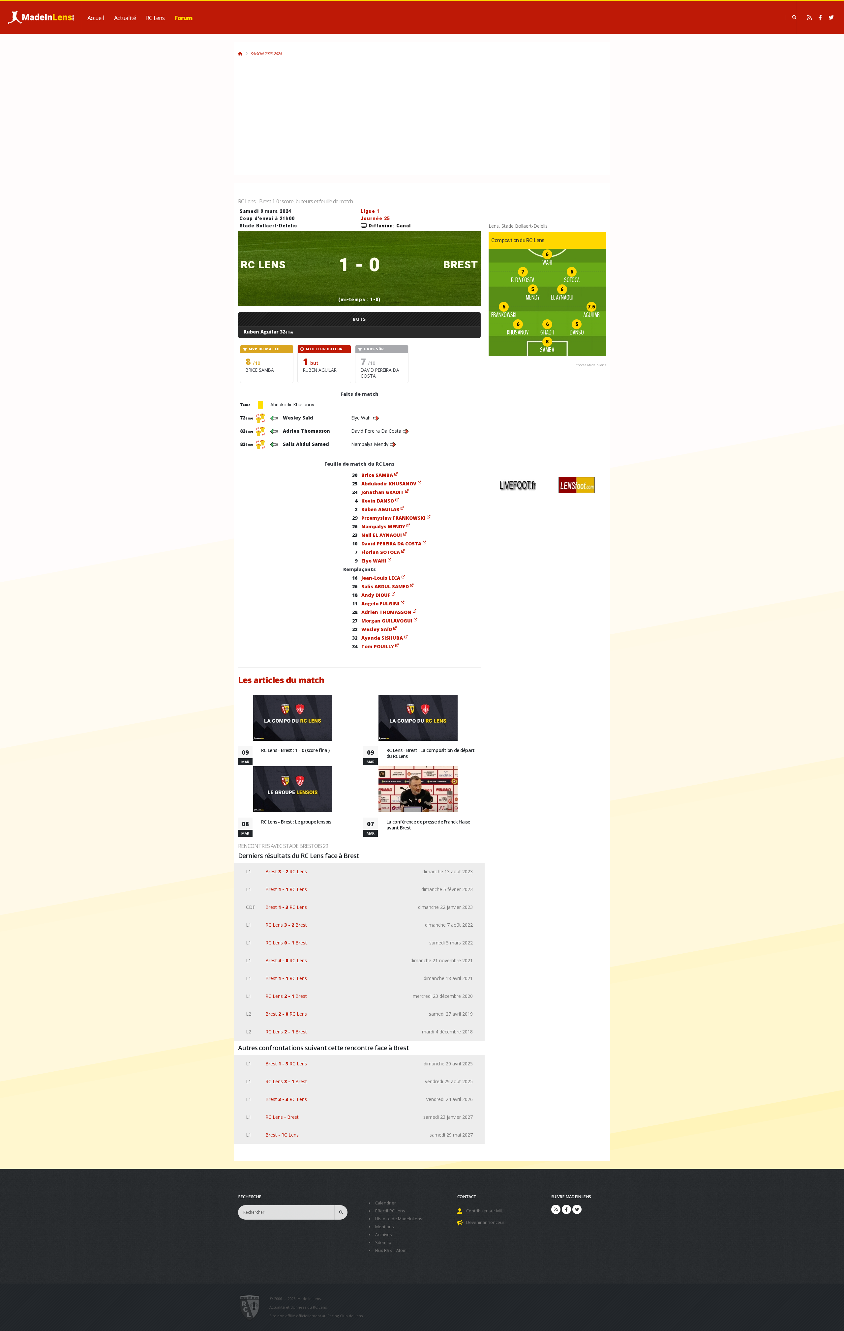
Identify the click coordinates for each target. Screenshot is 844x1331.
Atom (401, 1250)
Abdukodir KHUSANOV (388, 483)
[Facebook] (820, 17)
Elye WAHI (373, 561)
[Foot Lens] (576, 484)
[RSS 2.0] (809, 17)
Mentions (384, 1227)
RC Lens (155, 18)
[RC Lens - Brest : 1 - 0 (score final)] (292, 720)
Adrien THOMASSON (386, 612)
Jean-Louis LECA (380, 578)
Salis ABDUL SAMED (385, 586)
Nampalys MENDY (383, 526)
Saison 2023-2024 (266, 53)
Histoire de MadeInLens (398, 1219)
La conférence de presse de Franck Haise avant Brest (428, 825)
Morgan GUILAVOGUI (386, 621)
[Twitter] (831, 17)
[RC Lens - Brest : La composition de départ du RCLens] (418, 720)
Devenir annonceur (485, 1222)
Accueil (95, 18)
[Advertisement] (360, 112)
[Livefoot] (518, 484)
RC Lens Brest (286, 925)
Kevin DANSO (377, 501)
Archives (383, 1234)
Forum (184, 18)
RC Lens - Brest (282, 1117)
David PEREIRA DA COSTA (391, 543)
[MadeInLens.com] (252, 1307)
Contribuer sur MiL (484, 1211)
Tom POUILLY (377, 646)
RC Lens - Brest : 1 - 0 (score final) (295, 750)
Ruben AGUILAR (380, 509)
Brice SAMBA (377, 475)
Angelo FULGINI (380, 603)
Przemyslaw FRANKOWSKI (393, 518)
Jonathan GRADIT (382, 492)
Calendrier (385, 1203)
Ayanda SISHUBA (382, 638)
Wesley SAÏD (376, 629)
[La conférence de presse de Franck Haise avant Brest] (418, 791)
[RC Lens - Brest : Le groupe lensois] (292, 791)
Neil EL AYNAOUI (381, 535)
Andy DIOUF (375, 595)
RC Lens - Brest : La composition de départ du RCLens (430, 753)
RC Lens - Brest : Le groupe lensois (296, 822)
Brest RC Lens (286, 871)
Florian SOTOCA (380, 552)
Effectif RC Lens (390, 1211)
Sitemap (383, 1242)
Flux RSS (383, 1250)
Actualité (125, 18)
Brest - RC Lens (282, 1135)
